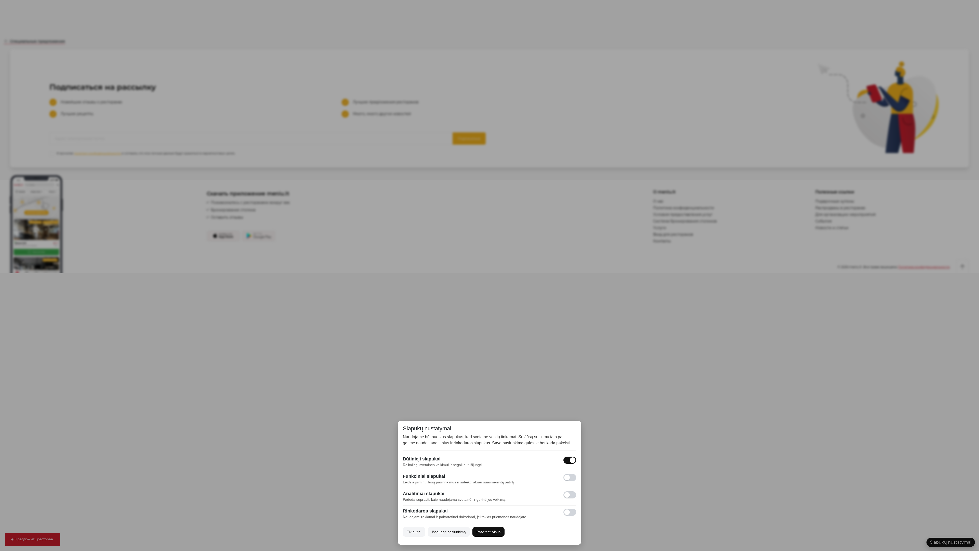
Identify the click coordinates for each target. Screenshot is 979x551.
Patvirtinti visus (488, 532)
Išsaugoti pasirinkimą (449, 532)
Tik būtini (414, 532)
